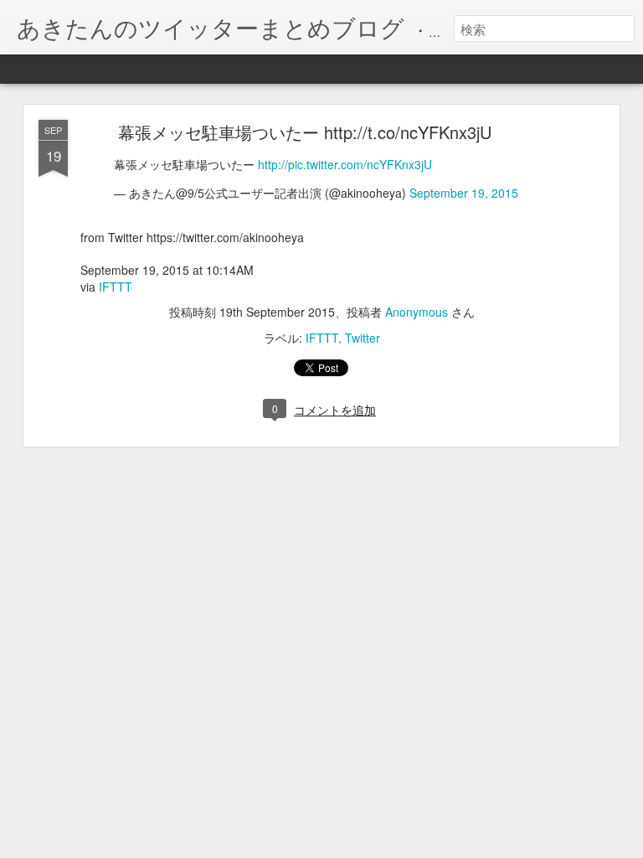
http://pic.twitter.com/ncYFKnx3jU (345, 164)
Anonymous (416, 311)
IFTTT (115, 286)
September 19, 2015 (463, 192)
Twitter (362, 337)
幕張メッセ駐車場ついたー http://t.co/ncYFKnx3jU (304, 132)
